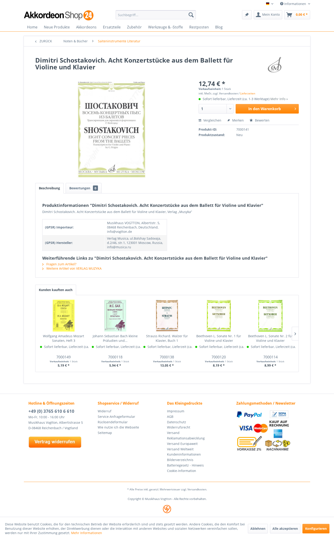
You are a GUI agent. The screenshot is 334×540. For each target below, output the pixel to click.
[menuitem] (156, 14)
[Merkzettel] (247, 14)
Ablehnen (257, 528)
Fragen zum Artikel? (60, 264)
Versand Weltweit (180, 449)
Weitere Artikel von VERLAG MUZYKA (73, 268)
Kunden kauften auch (55, 290)
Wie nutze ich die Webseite (118, 427)
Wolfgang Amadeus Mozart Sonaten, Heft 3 (63, 338)
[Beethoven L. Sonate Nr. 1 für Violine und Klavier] (218, 316)
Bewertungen (82, 188)
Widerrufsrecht (178, 427)
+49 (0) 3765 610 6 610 (51, 411)
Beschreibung (49, 188)
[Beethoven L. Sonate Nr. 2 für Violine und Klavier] (270, 316)
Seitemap (105, 433)
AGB (170, 416)
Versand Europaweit (182, 443)
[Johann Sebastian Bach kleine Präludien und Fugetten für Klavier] (115, 316)
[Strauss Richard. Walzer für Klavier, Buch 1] (167, 316)
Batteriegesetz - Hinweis (185, 465)
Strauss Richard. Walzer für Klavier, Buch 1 (167, 338)
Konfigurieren (316, 528)
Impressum (175, 411)
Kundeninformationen (184, 454)
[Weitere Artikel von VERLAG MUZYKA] (275, 65)
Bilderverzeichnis (180, 460)
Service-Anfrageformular (116, 416)
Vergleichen (211, 120)
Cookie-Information (181, 471)
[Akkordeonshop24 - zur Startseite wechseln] (59, 15)
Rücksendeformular (113, 422)
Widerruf (104, 411)
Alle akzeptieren (285, 528)
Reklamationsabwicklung (186, 438)
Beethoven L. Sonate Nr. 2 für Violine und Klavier (270, 338)
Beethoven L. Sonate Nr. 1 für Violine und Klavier (218, 338)
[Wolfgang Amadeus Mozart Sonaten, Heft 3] (63, 316)
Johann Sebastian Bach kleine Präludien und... (115, 338)
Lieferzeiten (247, 93)
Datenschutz (176, 422)
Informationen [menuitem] (295, 4)
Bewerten (261, 120)
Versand (173, 433)
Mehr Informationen (86, 533)
